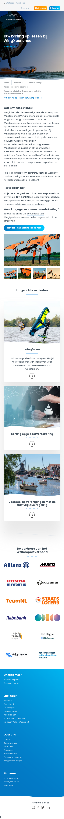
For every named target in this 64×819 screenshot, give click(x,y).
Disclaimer (8, 785)
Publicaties (8, 746)
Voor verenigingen (12, 683)
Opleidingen (9, 707)
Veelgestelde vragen (13, 760)
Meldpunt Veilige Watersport (16, 722)
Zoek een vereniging (13, 757)
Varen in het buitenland (14, 718)
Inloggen (54, 8)
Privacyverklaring (11, 778)
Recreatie (8, 700)
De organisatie (10, 743)
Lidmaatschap (10, 753)
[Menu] (57, 16)
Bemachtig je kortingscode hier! (24, 227)
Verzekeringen (10, 715)
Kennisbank (9, 704)
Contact (7, 739)
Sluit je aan (40, 8)
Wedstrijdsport (10, 711)
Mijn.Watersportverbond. (31, 204)
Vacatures (8, 750)
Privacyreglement (11, 781)
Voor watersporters (12, 679)
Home (6, 82)
